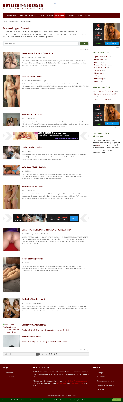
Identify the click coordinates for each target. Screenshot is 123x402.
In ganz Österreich (100, 57)
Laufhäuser (23, 16)
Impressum (100, 377)
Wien (96, 81)
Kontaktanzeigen (77, 383)
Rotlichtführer (11, 16)
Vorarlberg (98, 78)
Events (87, 16)
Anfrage (99, 373)
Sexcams (9, 373)
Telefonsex (70, 16)
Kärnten (97, 62)
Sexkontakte (59, 16)
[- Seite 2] (87, 354)
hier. (85, 400)
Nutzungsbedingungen (105, 381)
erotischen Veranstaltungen (76, 381)
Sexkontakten (61, 383)
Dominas (50, 16)
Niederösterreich (101, 65)
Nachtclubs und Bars (36, 16)
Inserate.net (101, 145)
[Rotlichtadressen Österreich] (23, 10)
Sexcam (79, 16)
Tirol (96, 76)
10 (60, 354)
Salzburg (97, 70)
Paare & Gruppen (102, 99)
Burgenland (98, 59)
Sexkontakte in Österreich (103, 91)
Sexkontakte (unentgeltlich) (105, 94)
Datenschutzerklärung (105, 385)
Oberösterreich (100, 67)
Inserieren (100, 389)
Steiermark (98, 73)
